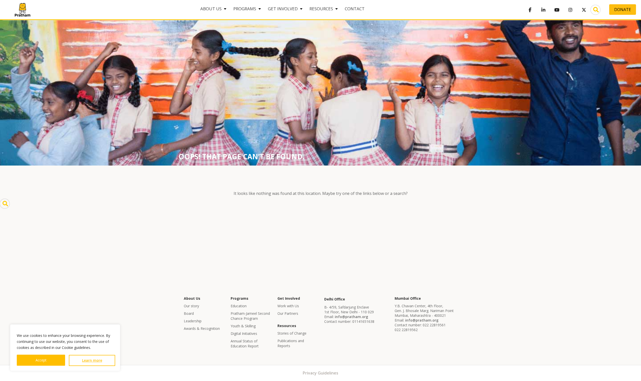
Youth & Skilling (243, 326)
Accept (41, 360)
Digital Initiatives (244, 333)
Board (189, 313)
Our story (191, 305)
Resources (321, 9)
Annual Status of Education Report (245, 343)
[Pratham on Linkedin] (543, 10)
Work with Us (288, 305)
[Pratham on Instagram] (570, 10)
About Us (211, 9)
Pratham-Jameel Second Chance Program (250, 316)
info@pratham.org (351, 316)
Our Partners (287, 313)
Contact (355, 9)
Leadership (193, 321)
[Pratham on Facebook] (530, 10)
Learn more (92, 360)
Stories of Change (291, 333)
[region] (65, 347)
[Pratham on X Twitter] (584, 10)
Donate (622, 9)
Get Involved (283, 9)
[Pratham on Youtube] (557, 10)
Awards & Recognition (202, 328)
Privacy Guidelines (320, 373)
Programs (244, 9)
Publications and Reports (290, 343)
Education (239, 305)
